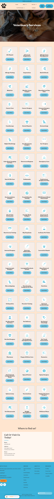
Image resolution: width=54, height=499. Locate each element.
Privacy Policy (48, 471)
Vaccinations (26, 475)
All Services (26, 487)
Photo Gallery (36, 471)
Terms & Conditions (48, 473)
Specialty (25, 482)
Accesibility (47, 476)
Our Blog (47, 468)
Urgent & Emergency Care (27, 469)
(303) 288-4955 (7, 444)
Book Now (3, 480)
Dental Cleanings (27, 472)
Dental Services (26, 477)
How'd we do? (37, 473)
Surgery (25, 479)
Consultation (26, 484)
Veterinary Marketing (30, 495)
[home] (4, 6)
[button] (25, 4)
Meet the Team (37, 468)
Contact (33, 7)
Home (17, 4)
